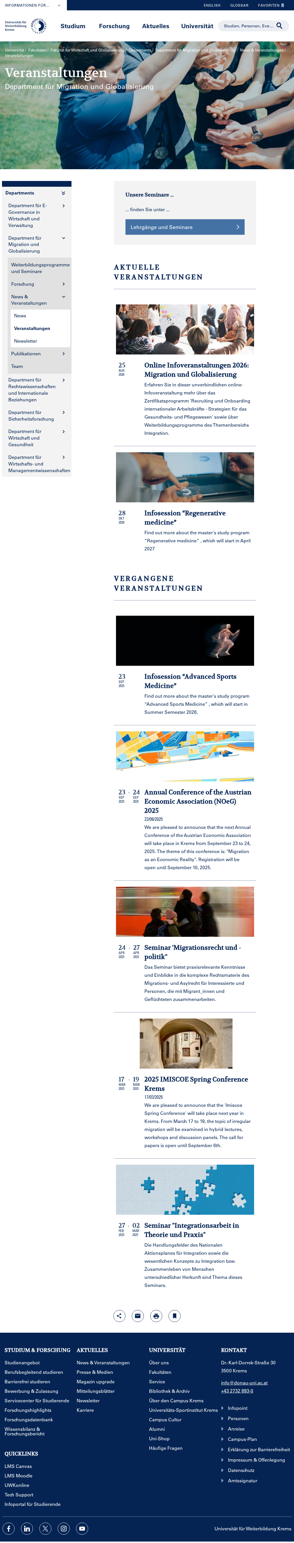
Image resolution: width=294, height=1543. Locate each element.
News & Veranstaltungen (262, 49)
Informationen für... (27, 5)
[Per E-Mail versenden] (138, 1316)
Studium (73, 26)
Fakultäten (37, 49)
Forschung (114, 26)
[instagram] (64, 1529)
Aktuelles (155, 26)
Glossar (237, 6)
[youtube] (82, 1529)
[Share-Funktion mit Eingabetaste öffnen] (119, 1316)
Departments (140, 49)
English (212, 5)
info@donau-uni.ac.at (244, 1383)
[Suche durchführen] (279, 26)
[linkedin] (27, 1529)
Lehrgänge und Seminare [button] (162, 227)
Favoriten (267, 6)
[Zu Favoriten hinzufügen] (175, 1316)
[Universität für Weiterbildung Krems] (28, 25)
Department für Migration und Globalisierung (195, 49)
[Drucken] (156, 1316)
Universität (197, 26)
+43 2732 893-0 (237, 1391)
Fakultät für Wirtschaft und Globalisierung (88, 49)
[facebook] (9, 1529)
